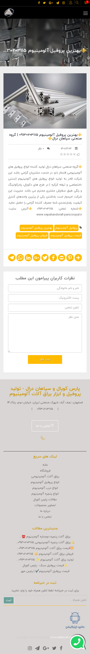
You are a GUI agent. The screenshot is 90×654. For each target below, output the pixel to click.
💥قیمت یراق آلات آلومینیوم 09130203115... (45, 548)
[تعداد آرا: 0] (61, 154)
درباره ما (45, 511)
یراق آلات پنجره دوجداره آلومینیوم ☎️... (45, 537)
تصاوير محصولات (45, 505)
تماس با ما (43, 426)
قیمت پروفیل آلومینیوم (66, 235)
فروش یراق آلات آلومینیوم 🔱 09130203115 (45, 554)
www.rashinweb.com (62, 637)
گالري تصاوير (74, 58)
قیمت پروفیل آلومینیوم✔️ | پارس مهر (45, 571)
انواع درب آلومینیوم (45, 488)
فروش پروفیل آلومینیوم (32, 235)
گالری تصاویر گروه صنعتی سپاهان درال (36, 58)
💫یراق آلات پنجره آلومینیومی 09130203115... (45, 542)
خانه (45, 465)
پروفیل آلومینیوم (66, 228)
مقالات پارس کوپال (45, 500)
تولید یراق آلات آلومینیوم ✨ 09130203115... (45, 560)
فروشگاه (45, 471)
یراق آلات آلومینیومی (45, 476)
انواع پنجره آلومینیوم (45, 494)
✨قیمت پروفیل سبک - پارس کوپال (45, 565)
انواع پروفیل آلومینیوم (45, 482)
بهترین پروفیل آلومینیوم (36, 228)
